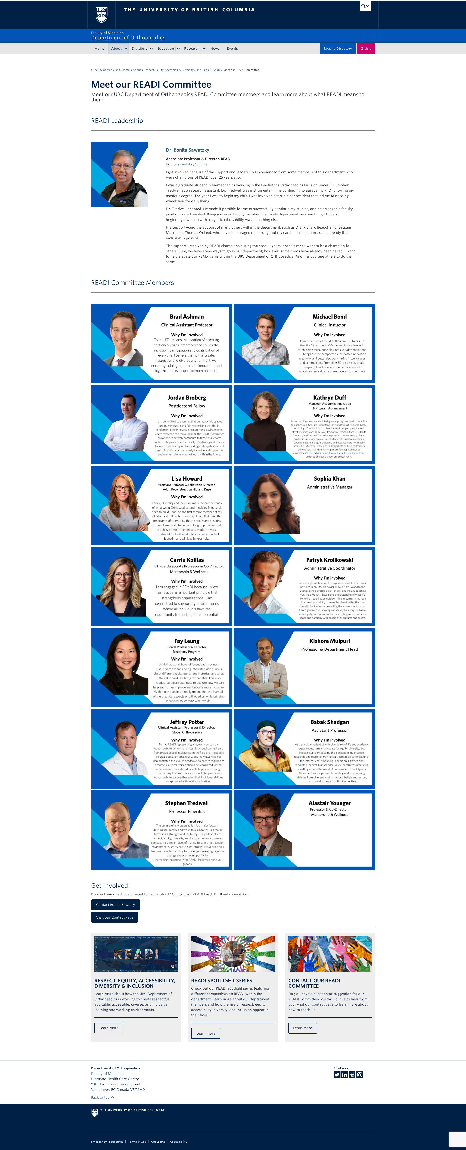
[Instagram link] (359, 1076)
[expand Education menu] (178, 48)
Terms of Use (137, 1141)
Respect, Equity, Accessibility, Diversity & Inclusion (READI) (182, 70)
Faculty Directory (338, 48)
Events (232, 48)
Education (165, 48)
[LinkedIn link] (344, 1076)
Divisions (139, 48)
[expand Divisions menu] (151, 48)
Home (100, 48)
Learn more (109, 1028)
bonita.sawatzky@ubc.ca (187, 164)
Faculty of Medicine (105, 70)
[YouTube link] (352, 1076)
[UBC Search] (365, 6)
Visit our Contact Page (114, 917)
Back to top (101, 1097)
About (116, 48)
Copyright (158, 1141)
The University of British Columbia (101, 15)
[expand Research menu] (204, 48)
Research (192, 48)
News (215, 48)
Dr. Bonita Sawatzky (187, 150)
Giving (366, 48)
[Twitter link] (337, 1076)
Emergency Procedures (107, 1141)
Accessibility (178, 1141)
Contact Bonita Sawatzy (115, 905)
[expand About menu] (126, 48)
